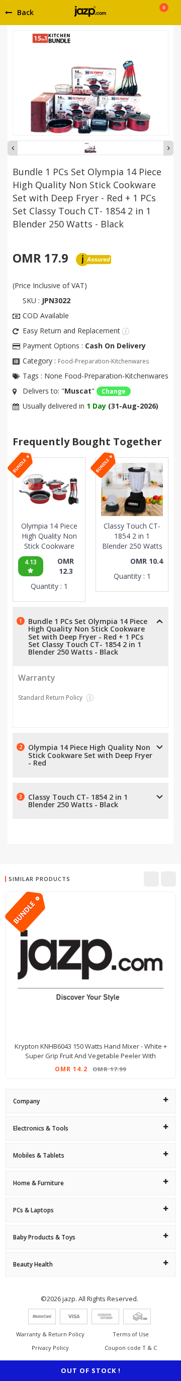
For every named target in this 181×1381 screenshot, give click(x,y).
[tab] (90, 1101)
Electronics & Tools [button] (40, 1128)
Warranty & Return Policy (50, 1334)
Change (114, 391)
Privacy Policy (50, 1347)
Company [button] (26, 1101)
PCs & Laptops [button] (33, 1210)
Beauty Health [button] (33, 1264)
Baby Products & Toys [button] (44, 1237)
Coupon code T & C (131, 1347)
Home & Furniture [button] (38, 1183)
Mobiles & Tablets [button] (38, 1155)
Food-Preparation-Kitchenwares (103, 361)
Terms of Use (131, 1334)
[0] (163, 16)
